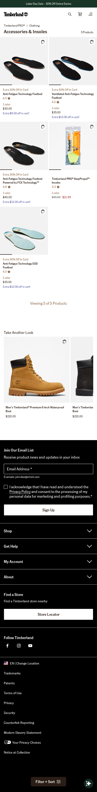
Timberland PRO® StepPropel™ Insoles (71, 180)
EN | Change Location (24, 663)
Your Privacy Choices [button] (26, 742)
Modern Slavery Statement (22, 732)
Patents (9, 683)
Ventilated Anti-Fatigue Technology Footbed (73, 95)
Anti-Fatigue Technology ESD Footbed (20, 265)
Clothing (34, 25)
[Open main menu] (90, 14)
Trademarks (12, 673)
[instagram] (19, 645)
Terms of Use (13, 693)
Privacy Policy (20, 491)
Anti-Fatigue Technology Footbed (22, 94)
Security (9, 712)
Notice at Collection (17, 752)
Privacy (9, 703)
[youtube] (30, 645)
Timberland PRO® (14, 25)
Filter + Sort (45, 781)
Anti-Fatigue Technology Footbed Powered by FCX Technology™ (22, 180)
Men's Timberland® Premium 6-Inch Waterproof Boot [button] (35, 409)
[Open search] (69, 14)
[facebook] (7, 645)
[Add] (43, 41)
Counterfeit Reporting (19, 722)
